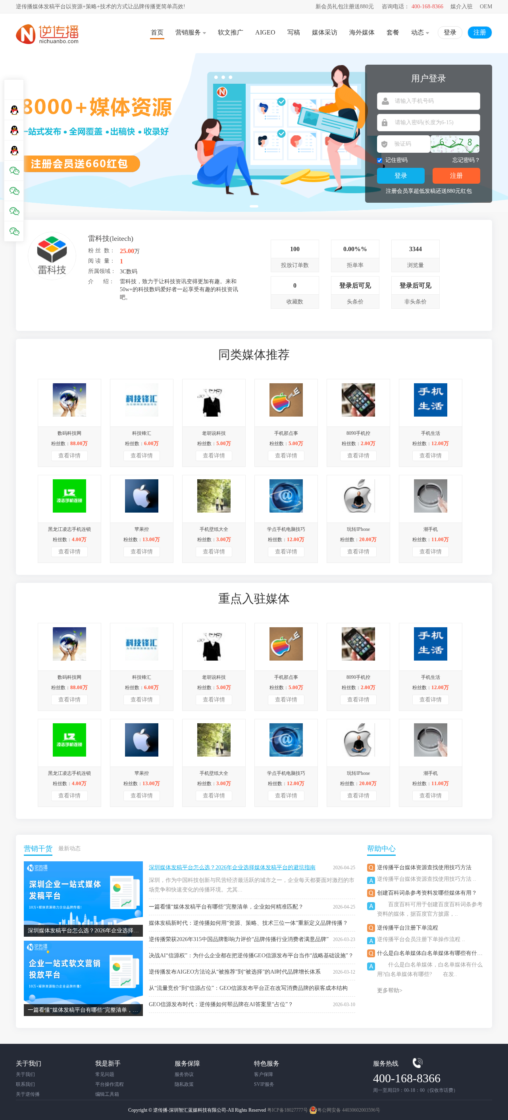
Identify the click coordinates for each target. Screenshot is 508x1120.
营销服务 (188, 32)
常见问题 (104, 1074)
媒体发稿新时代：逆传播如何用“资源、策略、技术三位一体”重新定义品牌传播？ (248, 923)
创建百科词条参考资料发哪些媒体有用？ (427, 893)
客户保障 (263, 1074)
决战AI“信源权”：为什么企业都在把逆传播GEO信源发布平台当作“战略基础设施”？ (251, 956)
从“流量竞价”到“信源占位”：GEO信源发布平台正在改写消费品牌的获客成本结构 (248, 988)
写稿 (293, 32)
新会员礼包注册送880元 (345, 7)
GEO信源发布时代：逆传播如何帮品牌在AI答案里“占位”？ (221, 1004)
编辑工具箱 (107, 1094)
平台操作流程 (109, 1084)
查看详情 (69, 456)
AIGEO (265, 32)
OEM (486, 7)
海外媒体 (362, 32)
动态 (417, 32)
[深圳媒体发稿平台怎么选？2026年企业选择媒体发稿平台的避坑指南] (83, 864)
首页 (157, 32)
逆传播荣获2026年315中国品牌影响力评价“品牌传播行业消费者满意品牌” (239, 939)
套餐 (393, 32)
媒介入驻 (461, 7)
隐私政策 (184, 1084)
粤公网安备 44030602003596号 (348, 1110)
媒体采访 (324, 32)
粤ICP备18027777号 (287, 1110)
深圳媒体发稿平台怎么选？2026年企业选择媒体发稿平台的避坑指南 (232, 867)
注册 (479, 32)
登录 (450, 32)
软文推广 (230, 32)
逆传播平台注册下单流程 (407, 928)
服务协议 (184, 1074)
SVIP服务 (264, 1084)
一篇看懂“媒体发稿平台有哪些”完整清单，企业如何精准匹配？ (226, 907)
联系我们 (25, 1084)
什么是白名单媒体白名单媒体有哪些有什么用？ (435, 953)
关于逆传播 (28, 1094)
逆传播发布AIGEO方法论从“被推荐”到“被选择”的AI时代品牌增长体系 (235, 972)
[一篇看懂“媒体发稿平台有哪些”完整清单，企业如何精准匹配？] (83, 944)
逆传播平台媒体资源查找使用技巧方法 (424, 867)
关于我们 (25, 1074)
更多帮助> (389, 990)
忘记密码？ (466, 160)
